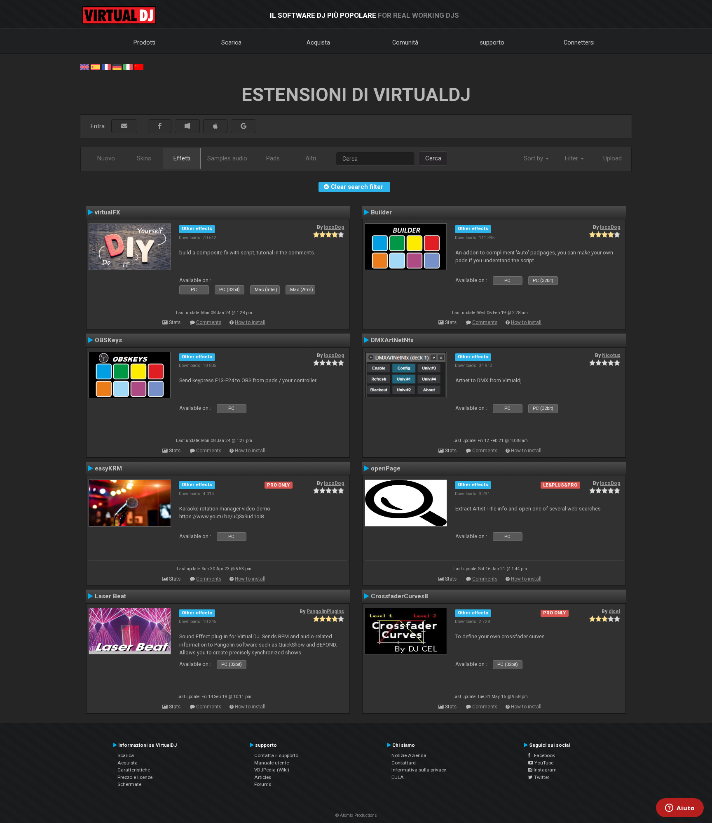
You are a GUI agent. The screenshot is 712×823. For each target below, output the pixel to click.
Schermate (129, 784)
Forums (262, 784)
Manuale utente (271, 763)
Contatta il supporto (276, 755)
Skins (144, 158)
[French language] (106, 66)
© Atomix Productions (356, 815)
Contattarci (404, 763)
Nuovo (106, 158)
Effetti (181, 158)
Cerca (433, 158)
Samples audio (227, 158)
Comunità (405, 42)
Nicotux (611, 355)
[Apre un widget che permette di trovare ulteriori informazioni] (680, 808)
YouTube (543, 763)
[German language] (117, 66)
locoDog (334, 227)
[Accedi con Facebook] (159, 126)
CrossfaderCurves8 (399, 596)
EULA (397, 777)
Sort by (534, 158)
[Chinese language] (138, 66)
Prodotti (144, 42)
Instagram (544, 770)
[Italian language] (127, 66)
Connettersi (579, 42)
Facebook (542, 755)
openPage (385, 468)
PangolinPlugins (325, 611)
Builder (381, 212)
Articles (262, 777)
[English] (84, 66)
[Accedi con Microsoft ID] (187, 126)
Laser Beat (110, 596)
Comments (208, 322)
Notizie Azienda (408, 755)
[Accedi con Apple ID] (215, 126)
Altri (310, 158)
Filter (572, 158)
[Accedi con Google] (243, 126)
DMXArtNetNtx (392, 340)
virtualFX (107, 212)
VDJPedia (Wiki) (271, 770)
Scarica (231, 42)
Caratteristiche (133, 770)
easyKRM (108, 468)
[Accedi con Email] (124, 126)
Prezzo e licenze (134, 777)
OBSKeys (108, 340)
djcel (614, 611)
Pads (273, 158)
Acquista (318, 42)
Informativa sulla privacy (418, 770)
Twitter (541, 777)
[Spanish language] (95, 66)
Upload (612, 158)
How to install (250, 322)
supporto (492, 42)
